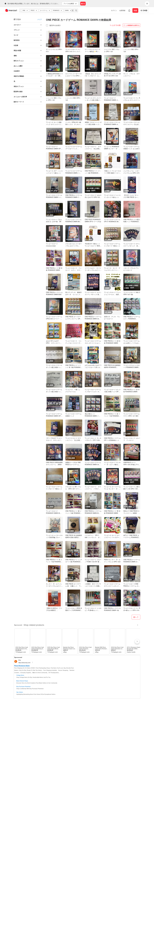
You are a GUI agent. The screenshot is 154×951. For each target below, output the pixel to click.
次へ (135, 617)
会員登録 (122, 10)
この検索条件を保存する (132, 25)
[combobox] (48, 10)
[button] (27, 10)
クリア (39, 19)
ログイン (114, 10)
